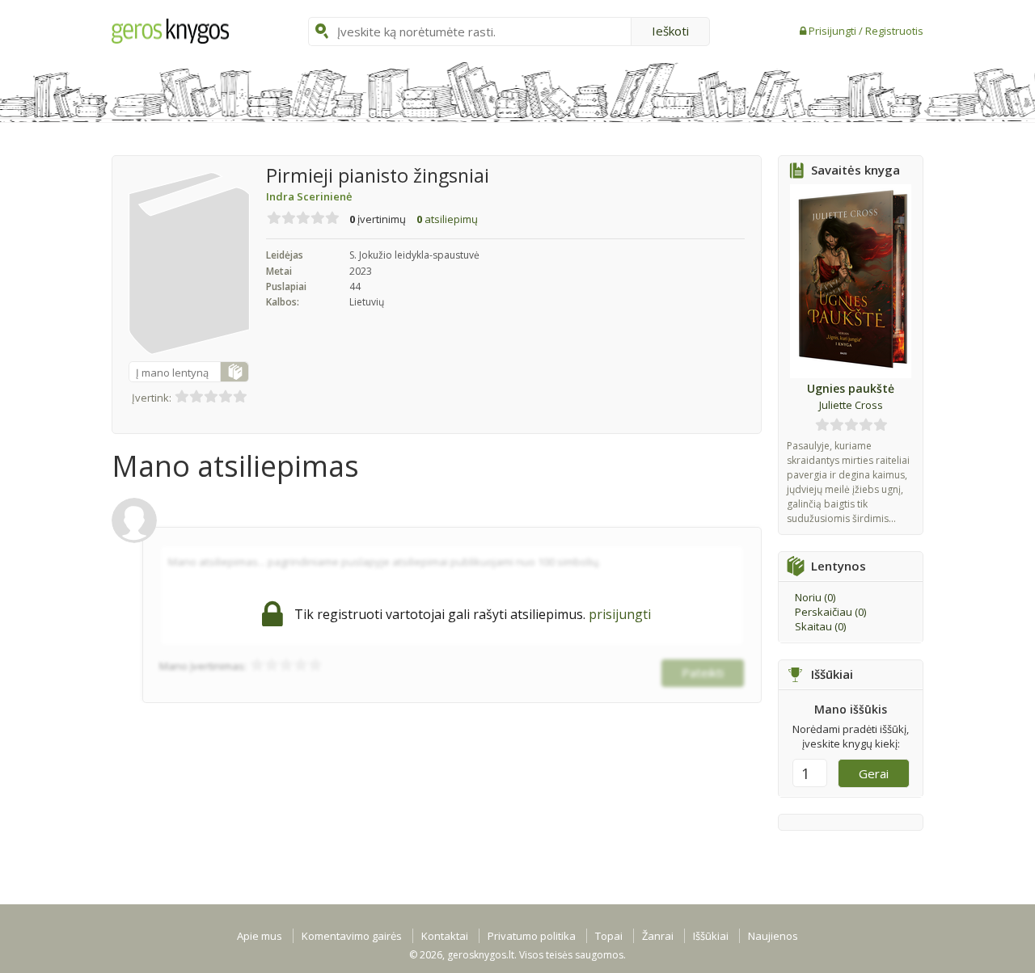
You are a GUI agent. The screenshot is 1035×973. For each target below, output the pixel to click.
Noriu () (815, 597)
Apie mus (259, 936)
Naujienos (773, 936)
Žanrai (658, 936)
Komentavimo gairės (352, 936)
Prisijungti (834, 30)
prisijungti (620, 614)
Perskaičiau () (830, 611)
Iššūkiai (711, 936)
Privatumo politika (532, 936)
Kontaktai (444, 936)
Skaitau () (820, 626)
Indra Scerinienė (309, 196)
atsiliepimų (447, 219)
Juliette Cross (851, 405)
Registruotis (894, 30)
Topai (609, 936)
